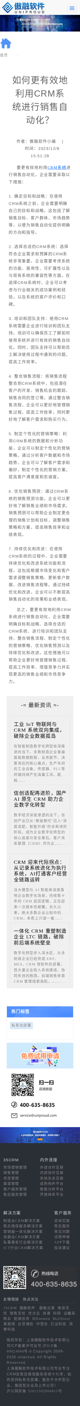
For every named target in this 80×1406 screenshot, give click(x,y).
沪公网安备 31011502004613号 (34, 1391)
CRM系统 (57, 167)
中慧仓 (42, 1324)
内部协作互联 (52, 1173)
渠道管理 (11, 1184)
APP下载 (62, 1242)
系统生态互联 (52, 1178)
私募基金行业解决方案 (23, 1242)
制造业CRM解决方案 (21, 1221)
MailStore (61, 1319)
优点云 (34, 1313)
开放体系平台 (52, 1194)
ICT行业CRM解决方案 (23, 1248)
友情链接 (11, 1299)
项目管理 (11, 1178)
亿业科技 (58, 1324)
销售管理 (11, 1173)
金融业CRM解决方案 (21, 1237)
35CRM (10, 1308)
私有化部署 (21, 1025)
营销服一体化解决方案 (23, 1231)
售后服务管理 (15, 1194)
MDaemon (41, 1319)
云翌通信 (26, 1324)
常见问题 (62, 1231)
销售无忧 (18, 1313)
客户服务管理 (15, 1189)
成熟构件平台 (52, 1184)
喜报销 (9, 1324)
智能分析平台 (52, 1189)
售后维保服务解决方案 (23, 1226)
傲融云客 (47, 1308)
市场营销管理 (15, 1167)
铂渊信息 (22, 1319)
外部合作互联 (52, 1167)
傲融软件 (27, 1308)
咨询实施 (62, 1221)
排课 (47, 1313)
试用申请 (62, 1237)
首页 (4, 55)
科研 (57, 1313)
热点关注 (31, 1299)
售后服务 (62, 1226)
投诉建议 (62, 1248)
